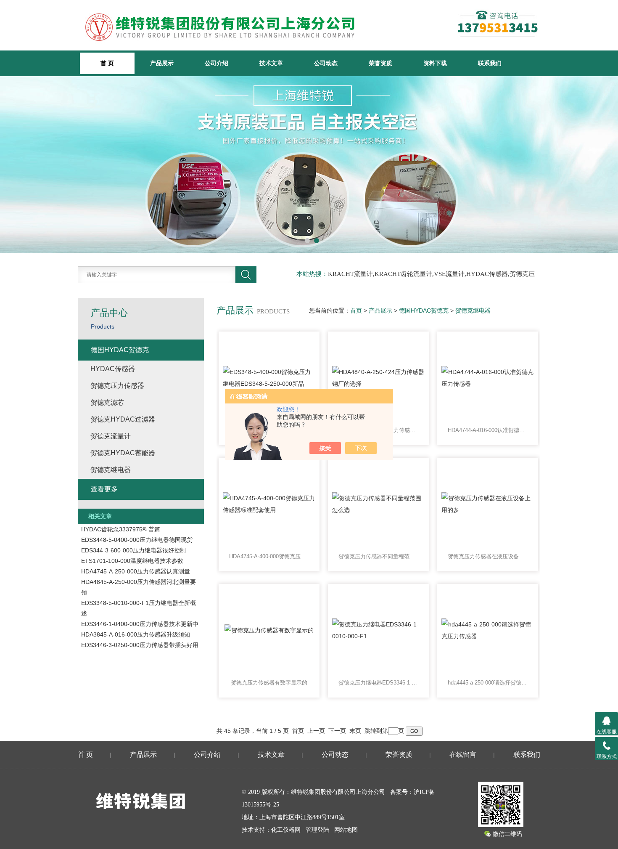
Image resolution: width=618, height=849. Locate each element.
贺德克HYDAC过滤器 (122, 419)
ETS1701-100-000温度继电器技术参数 (132, 560)
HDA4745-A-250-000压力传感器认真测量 (135, 571)
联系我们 (490, 63)
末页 (355, 730)
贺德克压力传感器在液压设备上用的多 (488, 556)
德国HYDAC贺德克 (424, 310)
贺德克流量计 (110, 436)
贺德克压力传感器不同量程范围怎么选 (378, 556)
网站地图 (346, 830)
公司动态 (326, 63)
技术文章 (271, 63)
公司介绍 (216, 63)
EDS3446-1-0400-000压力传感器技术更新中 (139, 624)
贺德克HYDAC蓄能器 (122, 452)
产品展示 (162, 63)
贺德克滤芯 (107, 402)
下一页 (337, 730)
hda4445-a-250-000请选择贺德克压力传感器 (488, 682)
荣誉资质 (380, 63)
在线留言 (462, 754)
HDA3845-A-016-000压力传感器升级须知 (135, 634)
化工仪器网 (286, 830)
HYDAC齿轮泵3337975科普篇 (120, 529)
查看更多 (104, 489)
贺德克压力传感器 (117, 385)
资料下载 (435, 63)
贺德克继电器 (473, 310)
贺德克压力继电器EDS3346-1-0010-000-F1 (378, 682)
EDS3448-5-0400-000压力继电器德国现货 (137, 539)
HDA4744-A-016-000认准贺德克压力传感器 (488, 430)
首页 (356, 310)
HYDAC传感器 (112, 368)
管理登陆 (317, 830)
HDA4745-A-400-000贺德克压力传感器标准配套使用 (269, 556)
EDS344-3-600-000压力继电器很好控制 (133, 550)
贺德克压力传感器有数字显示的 (269, 682)
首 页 (85, 754)
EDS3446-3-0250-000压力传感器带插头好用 (139, 645)
